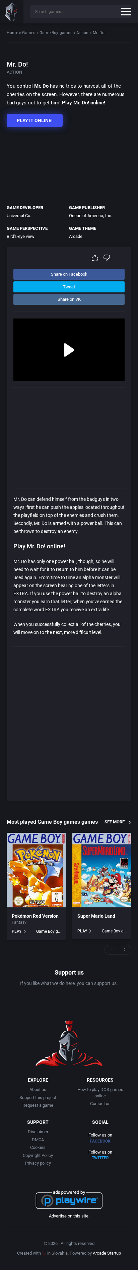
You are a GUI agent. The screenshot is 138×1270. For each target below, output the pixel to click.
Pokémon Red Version (35, 916)
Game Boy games (56, 32)
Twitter (100, 1158)
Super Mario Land (96, 916)
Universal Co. (19, 215)
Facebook (100, 1141)
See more (115, 821)
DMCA (38, 1139)
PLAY (16, 931)
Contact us (100, 1103)
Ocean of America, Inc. (90, 215)
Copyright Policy (38, 1155)
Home (12, 32)
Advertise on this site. (69, 1215)
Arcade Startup (107, 1253)
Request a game (37, 1105)
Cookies (38, 1147)
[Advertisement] (66, 164)
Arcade (75, 236)
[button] (111, 950)
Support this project (37, 1097)
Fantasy (19, 922)
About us (37, 1089)
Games (28, 32)
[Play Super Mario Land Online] (101, 870)
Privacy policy (38, 1163)
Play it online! (35, 120)
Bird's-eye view (20, 236)
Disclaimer (38, 1131)
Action (82, 32)
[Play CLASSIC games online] (11, 11)
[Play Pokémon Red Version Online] (36, 870)
